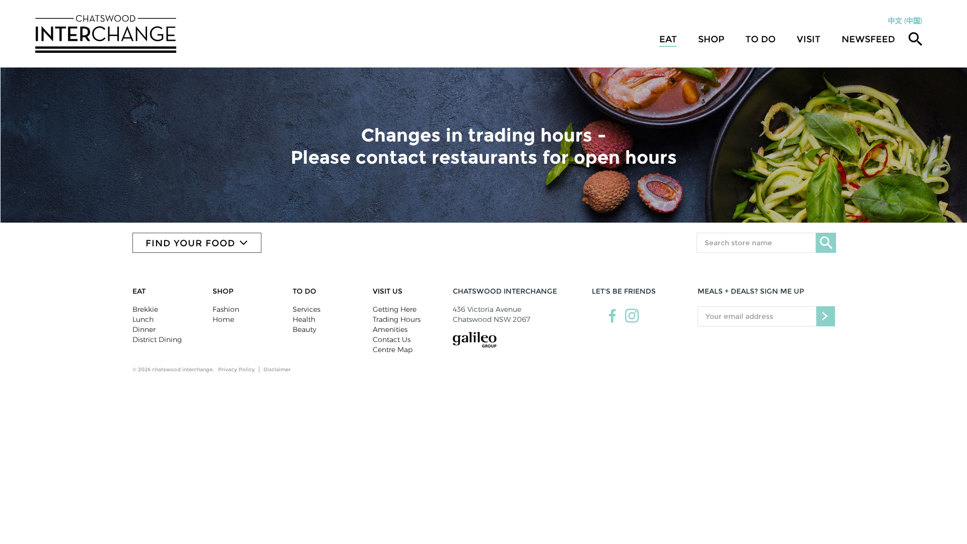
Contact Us (391, 339)
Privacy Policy (236, 369)
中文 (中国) (905, 20)
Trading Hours (397, 319)
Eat (668, 39)
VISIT (808, 39)
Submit (825, 316)
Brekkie (145, 309)
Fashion (226, 309)
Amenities (390, 329)
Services (306, 309)
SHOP (223, 291)
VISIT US (387, 291)
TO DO (760, 39)
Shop (711, 39)
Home (223, 319)
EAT (139, 291)
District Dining (157, 339)
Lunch (143, 319)
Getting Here (395, 309)
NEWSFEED (868, 39)
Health (304, 319)
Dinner (144, 329)
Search (826, 243)
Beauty (304, 329)
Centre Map (392, 349)
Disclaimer (277, 369)
